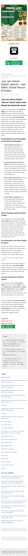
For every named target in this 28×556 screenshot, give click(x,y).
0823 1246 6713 (14, 58)
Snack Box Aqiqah (5, 461)
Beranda (3, 74)
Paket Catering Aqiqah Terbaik (9, 452)
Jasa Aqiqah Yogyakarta (7, 428)
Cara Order (4, 405)
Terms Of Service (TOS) (7, 465)
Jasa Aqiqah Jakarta (6, 424)
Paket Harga (4, 455)
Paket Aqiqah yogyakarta (7, 449)
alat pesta (9, 74)
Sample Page (4, 458)
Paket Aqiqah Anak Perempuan (9, 439)
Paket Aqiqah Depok (6, 442)
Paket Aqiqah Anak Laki (7, 436)
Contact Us (4, 413)
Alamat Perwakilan (5, 377)
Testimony (3, 468)
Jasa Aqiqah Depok (6, 421)
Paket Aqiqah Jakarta (6, 445)
